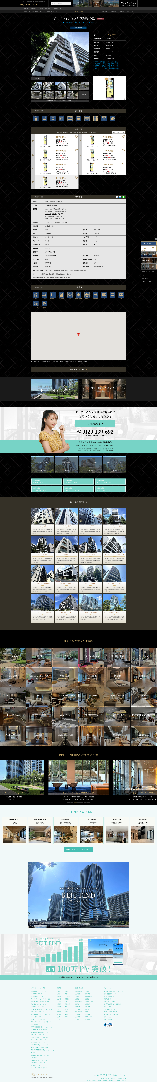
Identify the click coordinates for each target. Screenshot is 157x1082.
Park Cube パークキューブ (38, 1004)
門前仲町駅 (88, 996)
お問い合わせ (93, 423)
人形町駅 (77, 1009)
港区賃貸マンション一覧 (37, 8)
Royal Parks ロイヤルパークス (39, 1037)
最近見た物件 (145, 250)
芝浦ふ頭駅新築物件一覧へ (38, 481)
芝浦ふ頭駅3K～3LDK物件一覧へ (104, 489)
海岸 (53, 205)
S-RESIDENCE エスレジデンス (39, 1032)
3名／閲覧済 (80, 11)
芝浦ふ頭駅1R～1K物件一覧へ (71, 481)
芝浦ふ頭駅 (57, 209)
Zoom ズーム (35, 1057)
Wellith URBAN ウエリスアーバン (40, 1055)
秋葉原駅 (87, 1019)
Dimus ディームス (36, 1017)
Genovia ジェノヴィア (37, 1034)
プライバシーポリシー (110, 1009)
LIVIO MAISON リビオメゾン (39, 1060)
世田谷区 (67, 1004)
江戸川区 (60, 1019)
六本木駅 (77, 994)
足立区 (59, 1017)
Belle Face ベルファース (38, 1062)
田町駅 (54, 214)
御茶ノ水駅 (88, 1017)
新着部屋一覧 (107, 999)
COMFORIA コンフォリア (38, 996)
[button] (121, 778)
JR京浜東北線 (49, 216)
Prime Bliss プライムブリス (39, 1068)
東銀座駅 (77, 1014)
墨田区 (59, 1004)
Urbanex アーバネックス (38, 1006)
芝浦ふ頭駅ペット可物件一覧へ (39, 489)
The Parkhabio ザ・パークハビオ (40, 999)
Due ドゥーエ (35, 1024)
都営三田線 (48, 219)
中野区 (59, 1011)
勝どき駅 (77, 1006)
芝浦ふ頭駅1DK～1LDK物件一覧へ (72, 489)
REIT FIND (26, 8)
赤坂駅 (77, 996)
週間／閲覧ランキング (110, 994)
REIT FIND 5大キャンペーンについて (114, 991)
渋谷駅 (87, 991)
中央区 (67, 991)
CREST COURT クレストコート (40, 1040)
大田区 (59, 1006)
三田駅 (56, 219)
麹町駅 (87, 1009)
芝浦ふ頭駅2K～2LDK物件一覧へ (104, 481)
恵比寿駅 (87, 994)
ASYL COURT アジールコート (39, 1047)
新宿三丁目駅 (89, 1001)
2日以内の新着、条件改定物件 (112, 1004)
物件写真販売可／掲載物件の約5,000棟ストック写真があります (61, 101)
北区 (58, 1009)
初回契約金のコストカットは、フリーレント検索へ (77, 977)
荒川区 (67, 1009)
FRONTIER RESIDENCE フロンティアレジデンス (42, 1051)
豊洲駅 (87, 999)
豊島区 (67, 1006)
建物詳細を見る (39, 111)
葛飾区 (67, 1017)
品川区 (59, 999)
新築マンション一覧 (109, 1001)
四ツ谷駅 (87, 1006)
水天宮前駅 (78, 1011)
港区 (51, 205)
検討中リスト (107, 1006)
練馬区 (67, 1014)
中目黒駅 (87, 1014)
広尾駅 (77, 999)
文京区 (59, 1001)
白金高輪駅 (78, 1001)
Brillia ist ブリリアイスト (38, 1019)
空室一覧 (129, 11)
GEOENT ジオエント (37, 1065)
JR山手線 (48, 214)
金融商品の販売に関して (111, 1011)
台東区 (67, 1001)
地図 (121, 11)
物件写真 (104, 11)
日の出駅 (56, 211)
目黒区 (67, 999)
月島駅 (77, 1019)
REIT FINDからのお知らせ (111, 1014)
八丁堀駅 (77, 1017)
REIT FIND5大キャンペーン (78, 849)
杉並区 (67, 1011)
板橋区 (59, 1014)
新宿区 (59, 996)
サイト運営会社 (109, 450)
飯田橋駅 (87, 1004)
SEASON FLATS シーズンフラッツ (41, 1022)
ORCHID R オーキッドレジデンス (40, 1014)
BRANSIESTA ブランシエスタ (39, 1045)
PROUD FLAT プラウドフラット (40, 1001)
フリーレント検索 (109, 996)
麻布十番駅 (78, 991)
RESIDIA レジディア (37, 994)
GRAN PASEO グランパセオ (39, 1029)
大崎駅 (87, 1011)
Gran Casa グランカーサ (38, 1042)
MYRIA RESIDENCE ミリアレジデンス (41, 1027)
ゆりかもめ (48, 209)
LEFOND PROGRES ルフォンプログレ (41, 1009)
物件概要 (113, 11)
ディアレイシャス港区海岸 (51, 8)
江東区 (67, 994)
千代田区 (67, 996)
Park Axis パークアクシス (38, 991)
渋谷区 (59, 994)
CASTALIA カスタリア (37, 1011)
